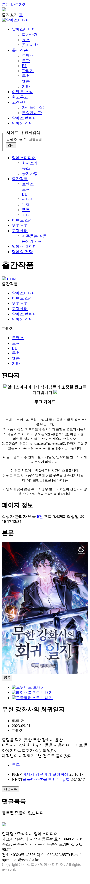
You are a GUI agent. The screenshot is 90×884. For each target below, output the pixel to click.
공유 (7, 677)
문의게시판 (32, 113)
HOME (12, 279)
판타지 (28, 71)
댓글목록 (10, 789)
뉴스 (26, 40)
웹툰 (26, 81)
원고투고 (20, 97)
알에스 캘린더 (24, 118)
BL (24, 66)
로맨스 (28, 55)
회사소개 (30, 34)
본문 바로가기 (14, 4)
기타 (26, 86)
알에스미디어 (24, 29)
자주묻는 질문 (34, 107)
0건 (40, 516)
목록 (16, 765)
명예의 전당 (22, 123)
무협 (26, 76)
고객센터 (20, 102)
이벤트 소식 (22, 92)
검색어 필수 (16, 139)
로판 (26, 61)
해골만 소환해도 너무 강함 (46, 779)
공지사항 (30, 45)
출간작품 (20, 50)
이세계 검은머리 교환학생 (45, 774)
